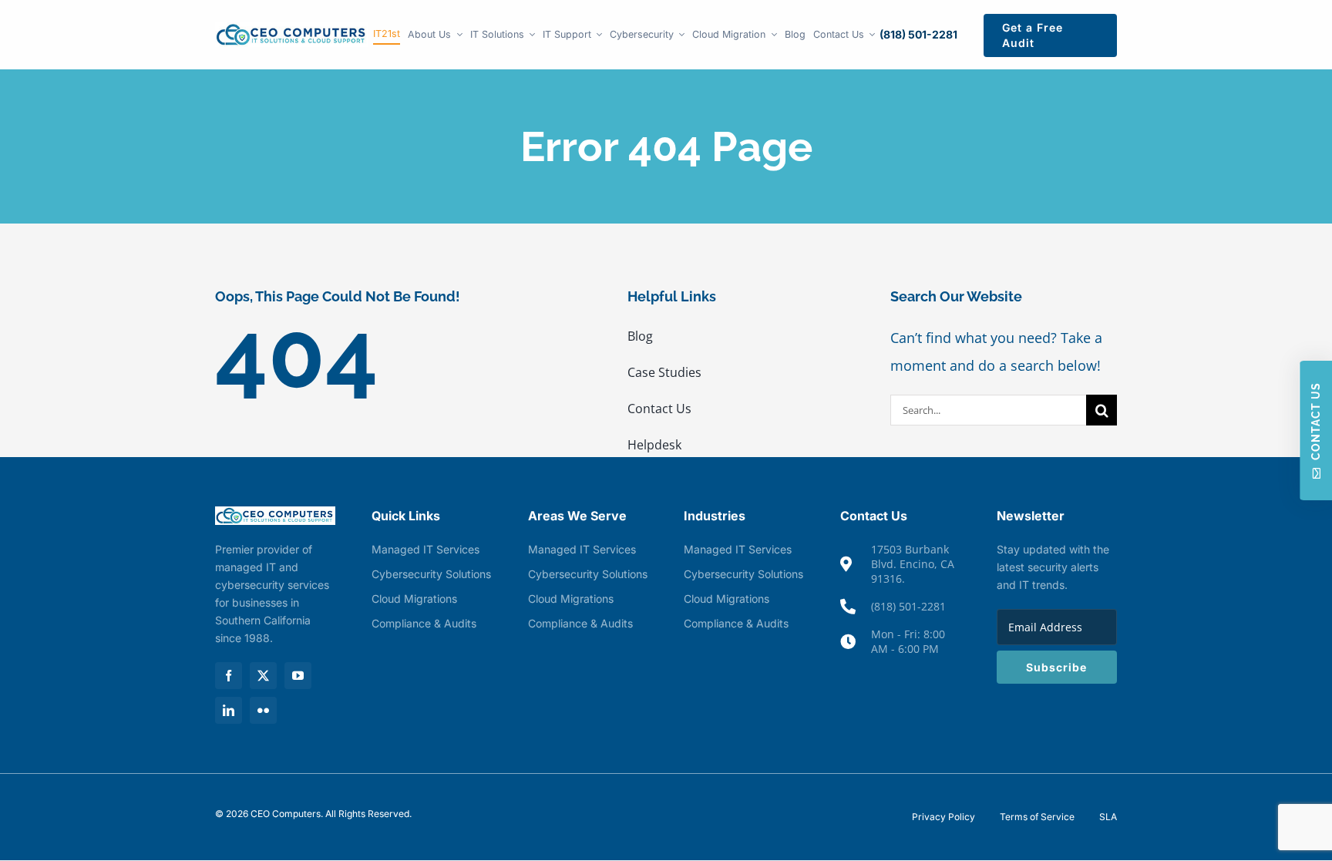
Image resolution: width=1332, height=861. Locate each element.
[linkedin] (228, 710)
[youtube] (297, 675)
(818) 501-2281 (918, 34)
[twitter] (263, 675)
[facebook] (228, 675)
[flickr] (263, 710)
